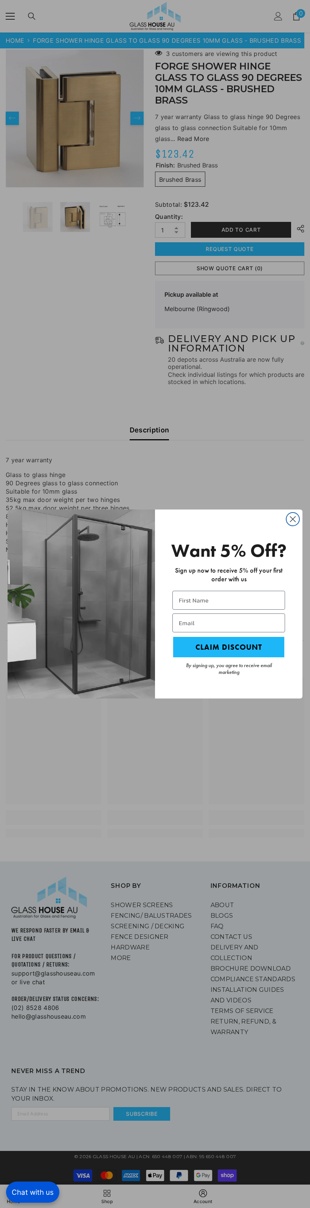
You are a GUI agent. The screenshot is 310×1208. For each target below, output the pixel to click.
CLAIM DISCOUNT (228, 647)
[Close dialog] (292, 519)
